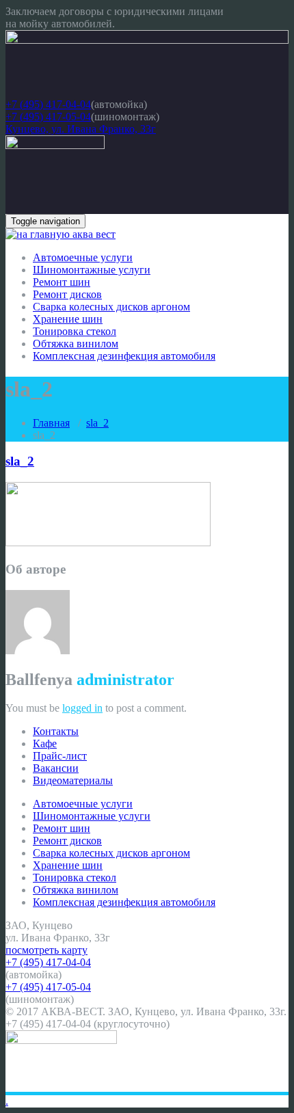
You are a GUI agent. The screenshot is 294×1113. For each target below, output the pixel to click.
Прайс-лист (60, 756)
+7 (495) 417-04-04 (48, 104)
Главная (51, 423)
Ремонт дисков (67, 294)
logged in (82, 708)
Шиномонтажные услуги (91, 270)
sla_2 (97, 423)
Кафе (45, 743)
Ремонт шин (61, 282)
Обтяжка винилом (75, 343)
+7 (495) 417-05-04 (48, 116)
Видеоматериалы (73, 780)
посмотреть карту (46, 950)
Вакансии (56, 768)
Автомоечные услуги (83, 257)
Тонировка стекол (74, 331)
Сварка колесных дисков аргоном (111, 306)
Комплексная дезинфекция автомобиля (124, 356)
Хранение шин (68, 319)
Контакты (56, 731)
